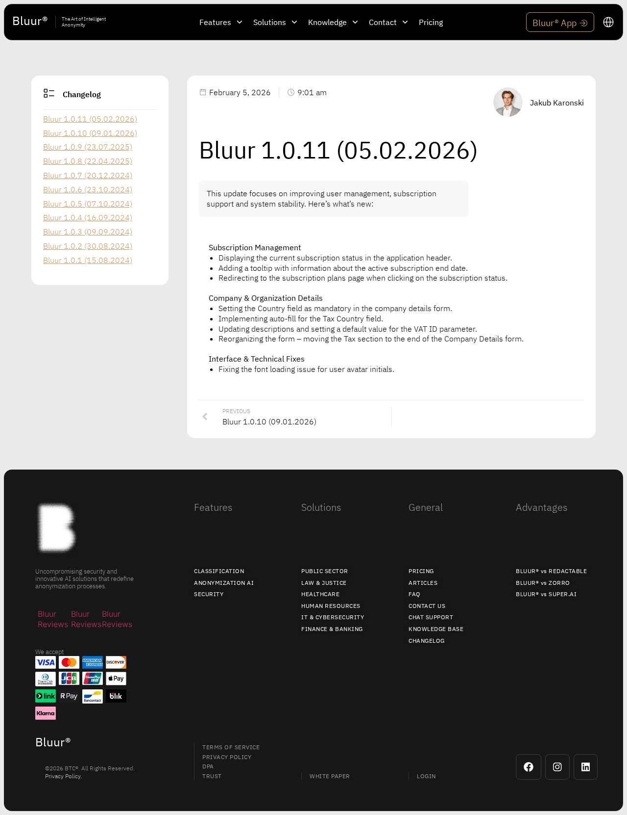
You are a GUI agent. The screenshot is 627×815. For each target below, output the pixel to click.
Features (213, 507)
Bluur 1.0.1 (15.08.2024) (87, 260)
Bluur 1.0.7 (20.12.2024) (87, 175)
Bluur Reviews (53, 619)
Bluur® (30, 20)
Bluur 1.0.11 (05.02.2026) (90, 119)
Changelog (82, 94)
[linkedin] (586, 767)
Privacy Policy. (63, 776)
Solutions (321, 507)
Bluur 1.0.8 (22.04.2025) (87, 161)
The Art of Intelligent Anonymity (84, 22)
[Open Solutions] (294, 22)
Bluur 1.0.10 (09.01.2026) (90, 133)
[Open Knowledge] (355, 22)
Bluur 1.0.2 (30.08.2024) (87, 246)
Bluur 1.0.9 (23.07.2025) (87, 147)
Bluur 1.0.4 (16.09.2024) (87, 217)
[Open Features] (239, 22)
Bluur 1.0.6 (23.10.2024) (87, 189)
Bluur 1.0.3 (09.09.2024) (87, 232)
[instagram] (557, 767)
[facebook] (528, 767)
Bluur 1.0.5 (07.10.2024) (87, 204)
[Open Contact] (405, 22)
